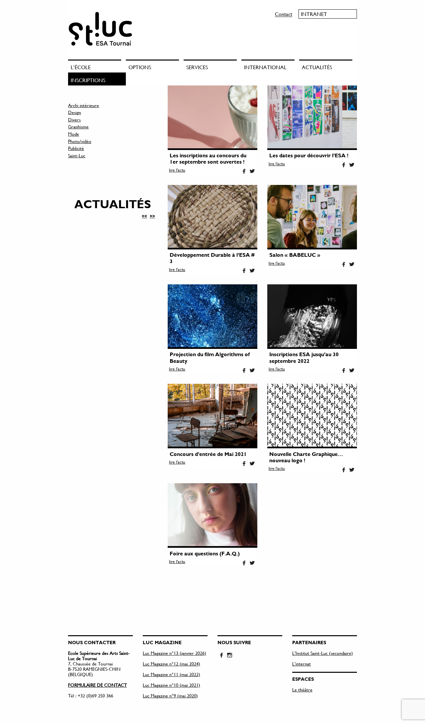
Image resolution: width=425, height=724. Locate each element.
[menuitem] (97, 66)
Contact (283, 14)
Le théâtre (302, 689)
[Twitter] (252, 172)
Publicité (76, 148)
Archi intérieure (83, 105)
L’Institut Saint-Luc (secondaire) (322, 653)
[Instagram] (229, 655)
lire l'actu (177, 170)
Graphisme (78, 126)
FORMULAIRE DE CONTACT (97, 684)
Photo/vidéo (79, 141)
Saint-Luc (76, 155)
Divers (74, 119)
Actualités (317, 67)
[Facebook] (244, 172)
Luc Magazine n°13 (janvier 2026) (174, 653)
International (265, 67)
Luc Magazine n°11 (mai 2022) (171, 674)
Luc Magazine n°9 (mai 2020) (170, 695)
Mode (73, 133)
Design (74, 112)
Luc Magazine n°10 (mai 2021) (171, 684)
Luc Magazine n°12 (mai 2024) (171, 663)
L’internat (301, 663)
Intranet (314, 14)
